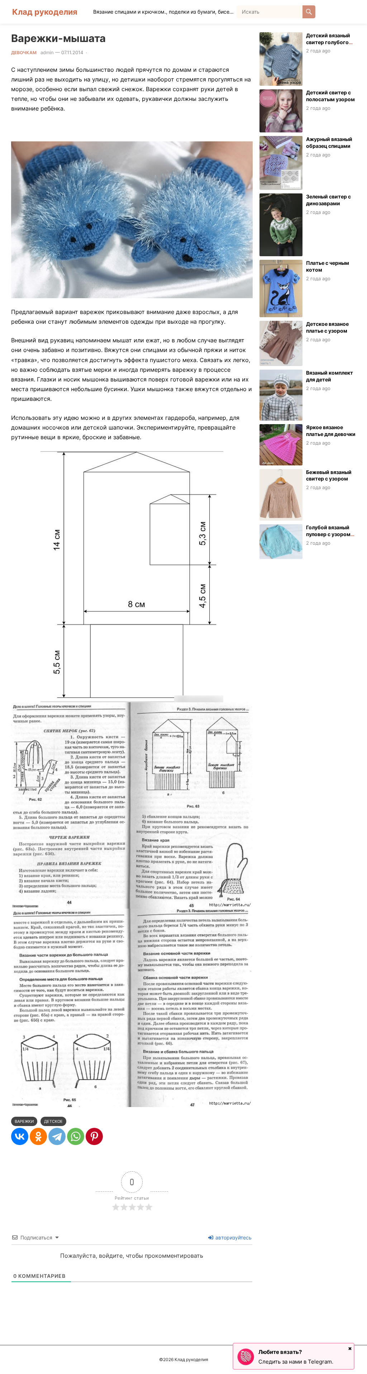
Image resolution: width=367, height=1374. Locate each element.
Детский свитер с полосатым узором (330, 95)
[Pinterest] (94, 1136)
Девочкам (24, 52)
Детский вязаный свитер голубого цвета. (328, 42)
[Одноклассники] (38, 1136)
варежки (24, 1121)
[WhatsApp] (75, 1136)
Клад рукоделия (44, 12)
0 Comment (102, 52)
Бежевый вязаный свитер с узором (329, 475)
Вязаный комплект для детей (329, 376)
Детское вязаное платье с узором (327, 327)
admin (47, 52)
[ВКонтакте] (19, 1136)
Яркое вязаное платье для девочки (331, 430)
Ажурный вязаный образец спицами (329, 142)
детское (53, 1121)
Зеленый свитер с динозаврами (328, 199)
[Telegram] (57, 1136)
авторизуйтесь (233, 1237)
